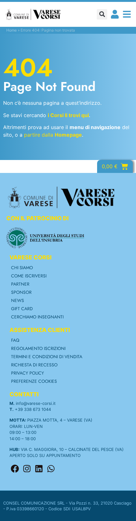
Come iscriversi (28, 276)
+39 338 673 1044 (33, 409)
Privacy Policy (27, 373)
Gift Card (22, 308)
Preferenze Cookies (34, 381)
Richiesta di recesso (34, 365)
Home (11, 30)
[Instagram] (27, 469)
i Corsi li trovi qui (68, 115)
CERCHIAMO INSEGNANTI (37, 317)
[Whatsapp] (51, 469)
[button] (102, 14)
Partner (20, 284)
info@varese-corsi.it (36, 403)
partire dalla (53, 135)
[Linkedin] (39, 469)
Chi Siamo (22, 267)
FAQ (15, 340)
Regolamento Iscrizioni (38, 348)
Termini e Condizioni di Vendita (46, 356)
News (17, 300)
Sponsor (21, 292)
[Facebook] (15, 469)
